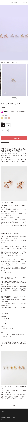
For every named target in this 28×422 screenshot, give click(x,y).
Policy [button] (3, 411)
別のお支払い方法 (5, 142)
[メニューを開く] (2, 2)
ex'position (4, 417)
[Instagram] (1, 419)
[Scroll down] (14, 58)
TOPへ (14, 405)
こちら (11, 272)
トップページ (3, 62)
